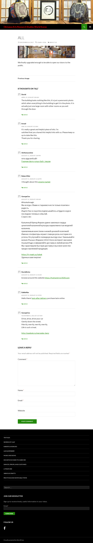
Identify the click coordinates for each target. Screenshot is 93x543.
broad (23, 124)
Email (20, 400)
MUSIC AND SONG (10, 455)
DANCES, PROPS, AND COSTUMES (15, 464)
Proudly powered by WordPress (14, 540)
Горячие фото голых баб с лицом (35, 161)
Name (21, 390)
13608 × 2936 (41, 42)
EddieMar (25, 292)
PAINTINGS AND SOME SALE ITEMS (15, 478)
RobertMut (25, 176)
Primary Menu (90, 27)
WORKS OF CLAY (9, 442)
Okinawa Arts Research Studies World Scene (25, 26)
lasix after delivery (39, 298)
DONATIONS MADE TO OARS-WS (15, 460)
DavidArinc (25, 272)
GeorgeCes (25, 313)
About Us (53, 42)
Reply (26, 115)
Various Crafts (10, 473)
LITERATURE (8, 469)
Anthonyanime (27, 153)
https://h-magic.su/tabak (31, 254)
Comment (22, 359)
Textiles (7, 437)
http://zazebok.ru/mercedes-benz (35, 333)
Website (21, 410)
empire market (44, 182)
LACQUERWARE (9, 451)
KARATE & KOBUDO (10, 446)
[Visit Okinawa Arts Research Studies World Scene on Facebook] (5, 529)
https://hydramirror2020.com (57, 278)
